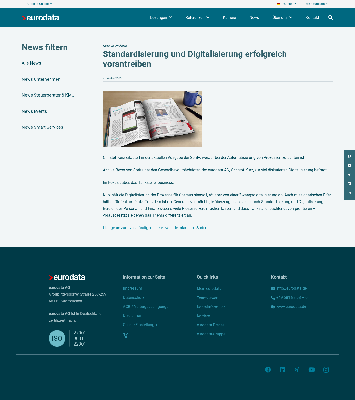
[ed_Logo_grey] (40, 17)
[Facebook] (268, 369)
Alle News (31, 63)
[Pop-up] (125, 335)
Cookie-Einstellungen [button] (140, 324)
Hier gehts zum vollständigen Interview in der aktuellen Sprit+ (154, 228)
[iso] (70, 338)
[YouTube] (311, 369)
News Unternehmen (41, 79)
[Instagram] (326, 369)
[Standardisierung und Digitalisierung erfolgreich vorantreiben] (152, 94)
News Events (34, 111)
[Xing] (297, 369)
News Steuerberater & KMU (48, 95)
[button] (51, 4)
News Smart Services (42, 127)
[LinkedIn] (282, 369)
